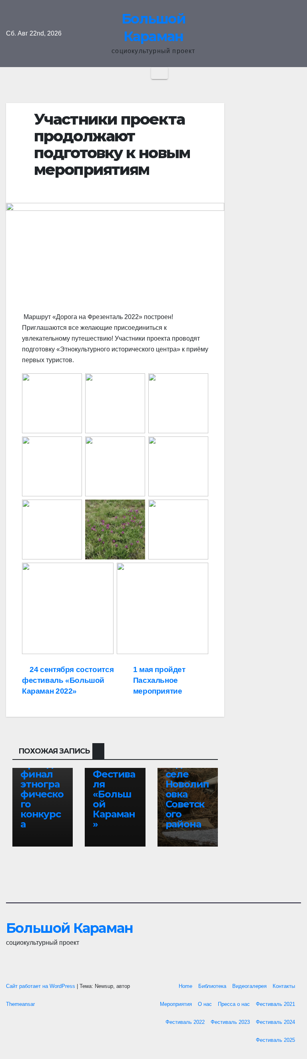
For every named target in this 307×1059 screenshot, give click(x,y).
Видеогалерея (249, 986)
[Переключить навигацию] (159, 73)
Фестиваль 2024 (275, 1022)
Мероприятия (176, 1004)
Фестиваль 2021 (275, 1004)
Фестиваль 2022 (185, 1022)
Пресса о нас (234, 1004)
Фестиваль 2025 (275, 1040)
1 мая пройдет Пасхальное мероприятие (159, 680)
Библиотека (212, 986)
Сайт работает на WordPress (41, 986)
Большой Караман (69, 928)
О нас (205, 1004)
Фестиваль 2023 (230, 1022)
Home (185, 986)
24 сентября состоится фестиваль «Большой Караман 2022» (68, 680)
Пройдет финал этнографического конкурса (42, 794)
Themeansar (20, 1004)
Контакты (284, 986)
